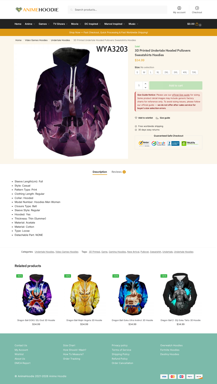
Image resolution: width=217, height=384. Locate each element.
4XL (185, 72)
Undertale (167, 251)
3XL (176, 72)
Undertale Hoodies (60, 40)
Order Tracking (71, 358)
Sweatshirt (155, 251)
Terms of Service (121, 349)
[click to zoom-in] (71, 101)
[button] (194, 24)
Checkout (197, 12)
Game (104, 251)
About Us (20, 358)
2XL (166, 72)
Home (18, 40)
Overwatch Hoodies (171, 345)
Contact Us (21, 345)
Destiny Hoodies (169, 354)
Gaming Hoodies (117, 251)
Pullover (145, 251)
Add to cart (176, 85)
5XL (194, 72)
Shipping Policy (120, 354)
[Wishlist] (53, 277)
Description (100, 171)
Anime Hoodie (57, 376)
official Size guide (181, 95)
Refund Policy (120, 358)
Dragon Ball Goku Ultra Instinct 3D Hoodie (132, 320)
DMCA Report (22, 363)
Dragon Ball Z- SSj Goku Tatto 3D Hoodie (181, 320)
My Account (21, 349)
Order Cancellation (122, 363)
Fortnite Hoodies (169, 349)
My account (179, 12)
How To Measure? (73, 354)
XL (158, 72)
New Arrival (133, 251)
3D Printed (94, 251)
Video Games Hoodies (36, 40)
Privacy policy (120, 345)
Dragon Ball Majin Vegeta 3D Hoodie (84, 320)
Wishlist (19, 354)
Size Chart (69, 345)
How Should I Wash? (74, 349)
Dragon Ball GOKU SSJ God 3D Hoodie (36, 320)
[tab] (100, 172)
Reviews (118, 171)
